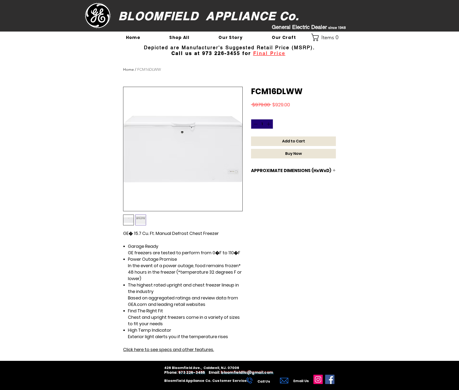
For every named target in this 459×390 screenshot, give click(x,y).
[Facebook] (329, 379)
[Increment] (269, 124)
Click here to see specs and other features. (168, 349)
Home (128, 69)
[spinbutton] (262, 124)
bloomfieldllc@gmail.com (247, 372)
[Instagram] (318, 379)
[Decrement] (255, 124)
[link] (326, 37)
